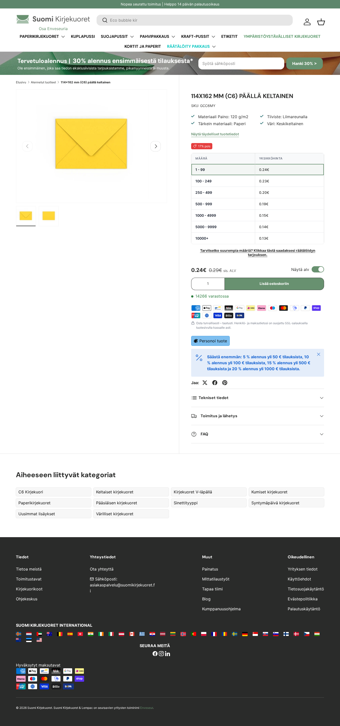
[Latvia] (162, 633)
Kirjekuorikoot (29, 588)
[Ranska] (214, 633)
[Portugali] (193, 633)
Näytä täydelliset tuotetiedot (215, 134)
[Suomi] (286, 633)
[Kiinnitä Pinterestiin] (225, 383)
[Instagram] (161, 654)
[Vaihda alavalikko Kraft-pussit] (213, 37)
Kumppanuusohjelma (221, 608)
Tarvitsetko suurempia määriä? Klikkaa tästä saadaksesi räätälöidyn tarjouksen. (257, 252)
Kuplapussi (83, 36)
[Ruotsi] (234, 633)
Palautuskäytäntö (304, 608)
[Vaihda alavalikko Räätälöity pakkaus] (214, 47)
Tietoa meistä (29, 569)
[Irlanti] (101, 633)
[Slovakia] (265, 633)
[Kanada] (131, 633)
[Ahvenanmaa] (18, 633)
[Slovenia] (275, 633)
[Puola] (203, 633)
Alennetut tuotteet (43, 82)
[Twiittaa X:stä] (205, 383)
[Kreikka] (142, 633)
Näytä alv (300, 269)
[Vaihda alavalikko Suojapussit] (132, 37)
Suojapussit (114, 36)
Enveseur (146, 708)
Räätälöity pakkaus (188, 46)
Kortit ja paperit (142, 46)
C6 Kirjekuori (30, 491)
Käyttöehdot (299, 578)
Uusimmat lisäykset (36, 513)
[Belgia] (59, 633)
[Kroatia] (152, 633)
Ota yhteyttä (101, 569)
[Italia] (111, 633)
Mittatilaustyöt (215, 578)
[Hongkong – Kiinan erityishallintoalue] (80, 633)
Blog (206, 598)
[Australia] (49, 633)
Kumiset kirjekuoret (269, 491)
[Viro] (28, 639)
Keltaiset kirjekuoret (114, 491)
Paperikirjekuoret (39, 36)
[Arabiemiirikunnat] (39, 633)
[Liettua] (172, 633)
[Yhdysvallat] (39, 639)
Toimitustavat (29, 578)
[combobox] (195, 20)
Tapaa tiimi (212, 588)
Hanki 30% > (304, 63)
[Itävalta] (121, 633)
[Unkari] (317, 633)
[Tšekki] (306, 633)
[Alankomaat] (28, 633)
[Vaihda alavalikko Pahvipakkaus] (173, 37)
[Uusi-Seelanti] (18, 639)
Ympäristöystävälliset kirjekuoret (282, 36)
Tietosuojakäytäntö (306, 588)
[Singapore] (255, 633)
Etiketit (229, 36)
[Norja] (183, 633)
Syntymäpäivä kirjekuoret (275, 502)
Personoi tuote (213, 340)
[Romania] (224, 633)
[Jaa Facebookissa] (215, 383)
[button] (321, 21)
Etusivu (21, 82)
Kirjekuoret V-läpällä (193, 491)
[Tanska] (296, 633)
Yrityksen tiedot (303, 569)
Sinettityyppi (186, 502)
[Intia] (90, 633)
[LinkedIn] (167, 654)
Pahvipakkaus (154, 36)
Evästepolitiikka (303, 598)
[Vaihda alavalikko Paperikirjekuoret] (63, 37)
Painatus (210, 569)
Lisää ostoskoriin (274, 283)
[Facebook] (155, 654)
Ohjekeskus (26, 598)
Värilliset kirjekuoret (114, 513)
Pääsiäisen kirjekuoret (116, 502)
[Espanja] (70, 633)
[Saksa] (244, 633)
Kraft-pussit (195, 36)
